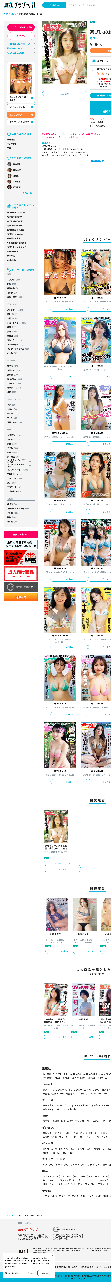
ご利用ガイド (16, 48)
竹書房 (58, 1077)
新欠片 (75, 1077)
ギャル (13, 353)
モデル (13, 448)
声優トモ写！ (12, 251)
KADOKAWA (75, 1073)
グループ (13, 413)
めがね (13, 292)
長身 (12, 331)
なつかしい (15, 379)
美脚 (12, 327)
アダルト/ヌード (14, 491)
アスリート (14, 487)
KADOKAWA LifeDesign (93, 1073)
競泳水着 (14, 288)
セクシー (15, 387)
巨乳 (13, 314)
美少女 (13, 366)
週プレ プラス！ (17, 114)
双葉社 (100, 1077)
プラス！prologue (15, 234)
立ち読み (65, 93)
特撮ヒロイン (15, 474)
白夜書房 (92, 1077)
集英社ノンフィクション (78, 1093)
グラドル (15, 435)
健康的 (13, 335)
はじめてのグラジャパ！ (21, 44)
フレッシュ (15, 340)
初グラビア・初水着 (18, 508)
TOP (6, 14)
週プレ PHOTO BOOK (16, 212)
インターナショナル (18, 348)
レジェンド (15, 478)
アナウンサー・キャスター (20, 465)
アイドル (14, 439)
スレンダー (15, 309)
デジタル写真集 (17, 107)
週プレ (13, 14)
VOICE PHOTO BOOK (16, 242)
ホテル (13, 417)
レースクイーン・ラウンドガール (20, 461)
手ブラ (13, 504)
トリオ (13, 409)
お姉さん (14, 370)
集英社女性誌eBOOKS (54, 1093)
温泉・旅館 (15, 422)
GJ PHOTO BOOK (14, 221)
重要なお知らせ (21, 534)
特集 (9, 148)
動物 (12, 517)
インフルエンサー (18, 469)
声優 (12, 452)
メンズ (13, 512)
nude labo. (12, 260)
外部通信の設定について (90, 1267)
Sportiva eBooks (14, 225)
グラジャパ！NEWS (19, 122)
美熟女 (13, 374)
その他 (13, 521)
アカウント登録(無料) (21, 27)
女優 (12, 443)
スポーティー (15, 344)
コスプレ (14, 279)
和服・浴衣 (15, 297)
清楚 (12, 392)
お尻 (12, 318)
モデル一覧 (27, 193)
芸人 (12, 482)
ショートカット (17, 322)
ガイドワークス (60, 1073)
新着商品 (11, 139)
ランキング (12, 143)
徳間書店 (66, 1077)
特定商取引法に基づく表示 (66, 1267)
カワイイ (15, 383)
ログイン (20, 36)
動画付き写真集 (13, 238)
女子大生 (14, 456)
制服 (12, 284)
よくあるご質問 (17, 53)
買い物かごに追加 (62, 863)
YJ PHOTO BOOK (14, 216)
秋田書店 (47, 1073)
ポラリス (11, 255)
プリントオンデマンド (16, 247)
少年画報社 (48, 1077)
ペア (12, 404)
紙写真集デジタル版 (15, 229)
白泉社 (83, 1077)
